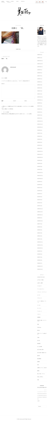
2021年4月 (39, 196)
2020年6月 (39, 226)
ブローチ (38, 314)
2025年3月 (39, 87)
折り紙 (38, 340)
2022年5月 (39, 160)
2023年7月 (39, 133)
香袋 (38, 379)
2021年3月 (39, 199)
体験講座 (38, 317)
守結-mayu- (39, 327)
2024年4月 (39, 112)
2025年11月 (39, 63)
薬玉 (38, 364)
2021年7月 (39, 187)
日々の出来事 (39, 346)
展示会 (38, 330)
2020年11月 (39, 211)
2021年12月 (39, 172)
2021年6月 (39, 190)
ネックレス (39, 308)
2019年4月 (39, 266)
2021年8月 (39, 184)
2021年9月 (39, 181)
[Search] (45, 405)
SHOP (17, 1)
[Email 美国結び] (42, 1)
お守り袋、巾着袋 (40, 279)
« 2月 (38, 400)
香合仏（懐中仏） (40, 376)
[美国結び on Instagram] (36, 1)
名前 (2, 100)
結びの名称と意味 (40, 349)
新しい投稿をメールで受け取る (7, 108)
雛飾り (38, 370)
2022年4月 (39, 163)
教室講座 (38, 343)
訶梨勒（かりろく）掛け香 (41, 367)
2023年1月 (39, 148)
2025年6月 (39, 78)
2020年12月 (39, 208)
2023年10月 (39, 127)
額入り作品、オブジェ (41, 373)
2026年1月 (39, 57)
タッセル (38, 305)
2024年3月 (39, 115)
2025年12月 (39, 60)
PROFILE (23, 1)
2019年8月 (39, 254)
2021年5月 (39, 193)
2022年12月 (39, 151)
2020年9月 (39, 217)
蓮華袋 (38, 361)
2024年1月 (39, 118)
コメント (3, 83)
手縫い (38, 337)
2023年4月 (39, 139)
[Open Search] (46, 1)
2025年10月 (39, 66)
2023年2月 (39, 145)
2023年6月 (39, 136)
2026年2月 (39, 54)
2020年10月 (39, 214)
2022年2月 (39, 169)
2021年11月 (39, 175)
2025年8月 (39, 72)
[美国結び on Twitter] (39, 1)
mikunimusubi (13, 67)
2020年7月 (39, 223)
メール (14, 100)
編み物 (38, 355)
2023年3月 (39, 142)
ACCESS (3, 2)
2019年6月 (39, 260)
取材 (38, 324)
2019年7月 (39, 257)
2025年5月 (39, 81)
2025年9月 (39, 69)
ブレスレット (39, 311)
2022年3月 (39, 166)
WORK (12, 1)
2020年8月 (39, 220)
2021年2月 (39, 202)
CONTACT (9, 2)
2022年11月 (39, 154)
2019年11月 (39, 245)
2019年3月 (39, 269)
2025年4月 (39, 84)
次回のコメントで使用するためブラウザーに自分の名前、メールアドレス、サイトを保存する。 (18, 107)
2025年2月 (39, 90)
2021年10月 (39, 178)
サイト (26, 100)
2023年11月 (39, 124)
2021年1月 (39, 205)
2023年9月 (39, 130)
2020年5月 (39, 229)
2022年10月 (39, 157)
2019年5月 (39, 263)
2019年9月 (39, 251)
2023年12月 (39, 121)
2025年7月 (39, 75)
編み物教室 (39, 358)
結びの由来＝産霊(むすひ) (41, 352)
